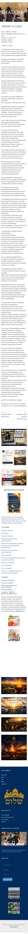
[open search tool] (23, 12)
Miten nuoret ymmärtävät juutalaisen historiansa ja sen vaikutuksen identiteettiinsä (12, 545)
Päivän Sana (4, 533)
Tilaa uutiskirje (5, 815)
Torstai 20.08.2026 (6, 565)
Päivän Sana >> (20, 611)
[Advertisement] (14, 658)
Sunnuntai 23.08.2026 (7, 580)
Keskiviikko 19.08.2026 (7, 563)
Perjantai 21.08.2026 (7, 530)
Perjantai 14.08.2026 (7, 536)
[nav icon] (26, 12)
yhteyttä (6, 819)
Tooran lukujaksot (6, 568)
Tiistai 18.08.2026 (6, 555)
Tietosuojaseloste (14, 926)
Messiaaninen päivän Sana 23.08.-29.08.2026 (9, 586)
